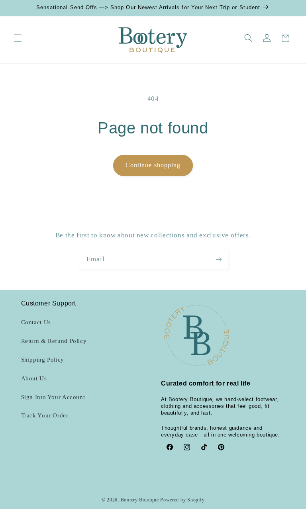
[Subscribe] (219, 259)
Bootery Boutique (140, 499)
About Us (34, 378)
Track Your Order (45, 415)
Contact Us (36, 322)
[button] (17, 38)
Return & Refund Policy (54, 341)
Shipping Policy (42, 359)
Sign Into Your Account (53, 397)
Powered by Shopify (182, 499)
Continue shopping (153, 165)
